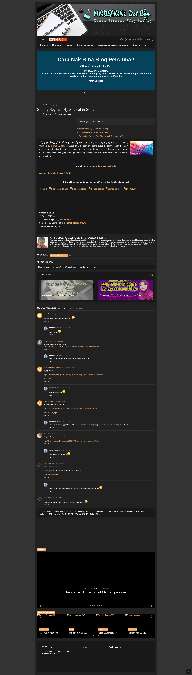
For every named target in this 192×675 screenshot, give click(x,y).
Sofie (62, 146)
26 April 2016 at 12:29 (64, 484)
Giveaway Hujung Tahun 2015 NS (94, 132)
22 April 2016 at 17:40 (59, 401)
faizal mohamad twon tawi (53, 367)
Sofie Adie (64, 219)
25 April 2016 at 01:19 (57, 463)
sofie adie (47, 464)
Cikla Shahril (48, 434)
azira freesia (48, 401)
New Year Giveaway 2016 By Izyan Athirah (58, 295)
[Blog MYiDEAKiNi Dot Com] (58, 40)
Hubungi (58, 45)
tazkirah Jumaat (44, 629)
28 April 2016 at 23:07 (57, 497)
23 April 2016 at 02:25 (59, 434)
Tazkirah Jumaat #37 (78, 633)
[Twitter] (130, 40)
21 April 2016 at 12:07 (64, 355)
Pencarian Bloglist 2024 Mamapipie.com (96, 592)
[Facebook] (121, 40)
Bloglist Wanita (85, 45)
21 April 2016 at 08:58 (57, 341)
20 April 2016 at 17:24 (64, 327)
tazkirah (71, 629)
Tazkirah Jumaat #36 (107, 633)
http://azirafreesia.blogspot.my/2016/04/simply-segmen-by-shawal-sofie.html (70, 408)
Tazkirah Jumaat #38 (48, 633)
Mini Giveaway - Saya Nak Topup (93, 129)
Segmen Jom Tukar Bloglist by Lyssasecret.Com (120, 295)
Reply (45, 321)
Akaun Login (140, 45)
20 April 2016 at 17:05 (58, 314)
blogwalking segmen (52, 105)
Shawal (54, 146)
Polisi (69, 45)
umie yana (47, 341)
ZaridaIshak (48, 314)
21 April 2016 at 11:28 (69, 367)
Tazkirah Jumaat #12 (137, 633)
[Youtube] (134, 40)
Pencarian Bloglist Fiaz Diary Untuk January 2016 (101, 136)
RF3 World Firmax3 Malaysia (102, 166)
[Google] (126, 40)
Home (45, 45)
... (56, 173)
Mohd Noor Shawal (77, 223)
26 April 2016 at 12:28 (64, 421)
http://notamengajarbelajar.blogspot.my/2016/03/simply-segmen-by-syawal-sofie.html (73, 375)
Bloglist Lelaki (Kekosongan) (114, 45)
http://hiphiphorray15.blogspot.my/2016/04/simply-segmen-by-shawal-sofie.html (71, 346)
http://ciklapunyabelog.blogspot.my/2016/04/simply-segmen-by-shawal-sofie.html (72, 441)
